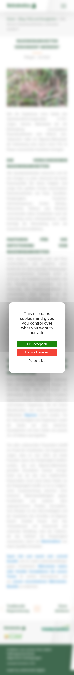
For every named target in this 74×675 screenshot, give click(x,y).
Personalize (37, 360)
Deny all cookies (37, 352)
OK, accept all (37, 344)
